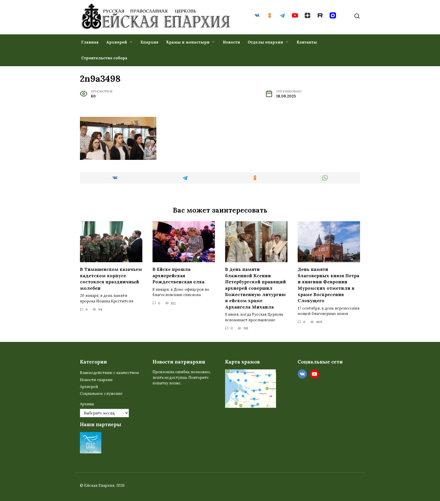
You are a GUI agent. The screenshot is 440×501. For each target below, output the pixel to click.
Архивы (87, 404)
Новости (231, 42)
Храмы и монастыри (188, 42)
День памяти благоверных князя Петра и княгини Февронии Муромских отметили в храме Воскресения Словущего (328, 284)
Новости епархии (96, 380)
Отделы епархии (265, 42)
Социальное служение (101, 393)
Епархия (149, 42)
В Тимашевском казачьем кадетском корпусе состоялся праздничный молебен (111, 278)
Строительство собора (104, 57)
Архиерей (116, 42)
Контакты (307, 42)
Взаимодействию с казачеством (109, 372)
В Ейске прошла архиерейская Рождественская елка (178, 275)
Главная (90, 42)
